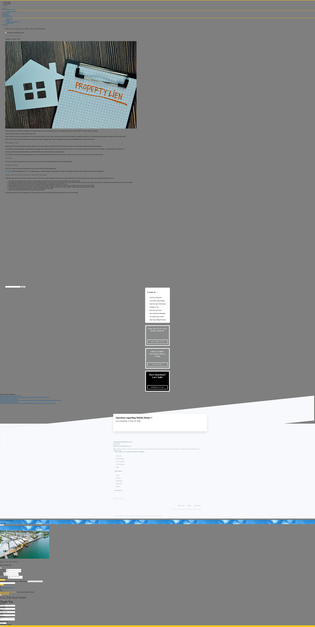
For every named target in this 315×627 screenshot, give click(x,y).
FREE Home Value (157, 341)
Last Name (3, 571)
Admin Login (197, 505)
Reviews (5, 24)
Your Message (3, 578)
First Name (3, 569)
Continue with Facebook (6, 587)
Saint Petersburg (120, 464)
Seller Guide (10, 23)
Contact (5, 5)
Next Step (2, 579)
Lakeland (118, 478)
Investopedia (8, 171)
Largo (117, 467)
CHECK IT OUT (157, 364)
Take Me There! (4, 593)
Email (1, 573)
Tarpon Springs (120, 458)
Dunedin (118, 486)
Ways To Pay (6, 12)
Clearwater (118, 456)
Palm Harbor (119, 481)
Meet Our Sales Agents (9, 9)
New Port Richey (120, 461)
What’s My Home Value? (13, 21)
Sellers (8, 20)
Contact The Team (11, 11)
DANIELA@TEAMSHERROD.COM (122, 446)
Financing (5, 14)
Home (4, 8)
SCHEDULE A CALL (157, 387)
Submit (2, 584)
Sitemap (189, 505)
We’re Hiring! (6, 15)
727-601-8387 (7, 2)
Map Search (10, 18)
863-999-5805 (7, 4)
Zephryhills (119, 483)
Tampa (117, 475)
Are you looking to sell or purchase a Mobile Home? (13, 581)
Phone (1, 575)
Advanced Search (7, 17)
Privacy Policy (181, 505)
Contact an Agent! (192, 425)
